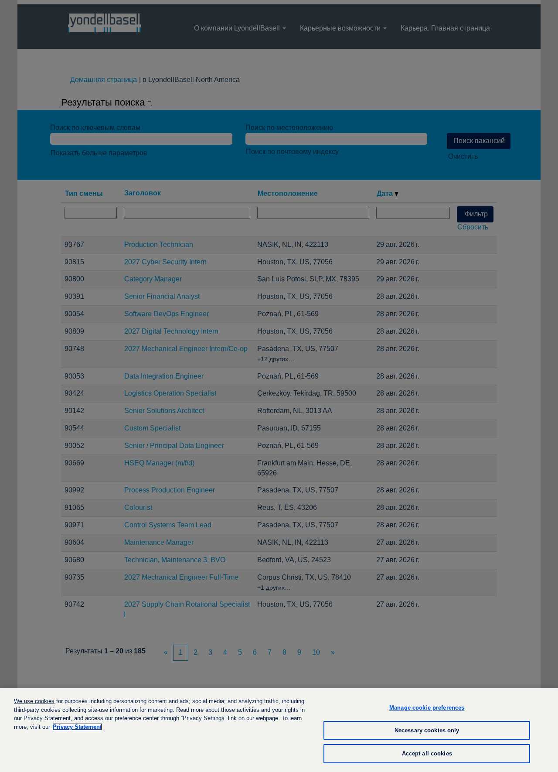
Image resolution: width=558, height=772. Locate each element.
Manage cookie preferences (426, 707)
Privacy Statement (77, 727)
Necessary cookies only (427, 730)
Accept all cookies (427, 753)
